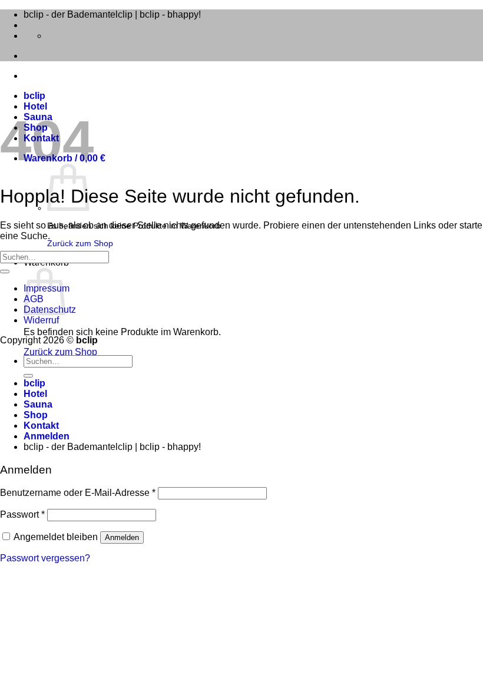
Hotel (35, 106)
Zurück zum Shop (80, 243)
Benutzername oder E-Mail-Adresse (78, 493)
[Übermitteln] (4, 271)
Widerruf (41, 320)
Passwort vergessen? (45, 558)
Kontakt (41, 426)
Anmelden (122, 537)
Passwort (22, 514)
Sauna (38, 404)
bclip (34, 96)
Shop (36, 415)
